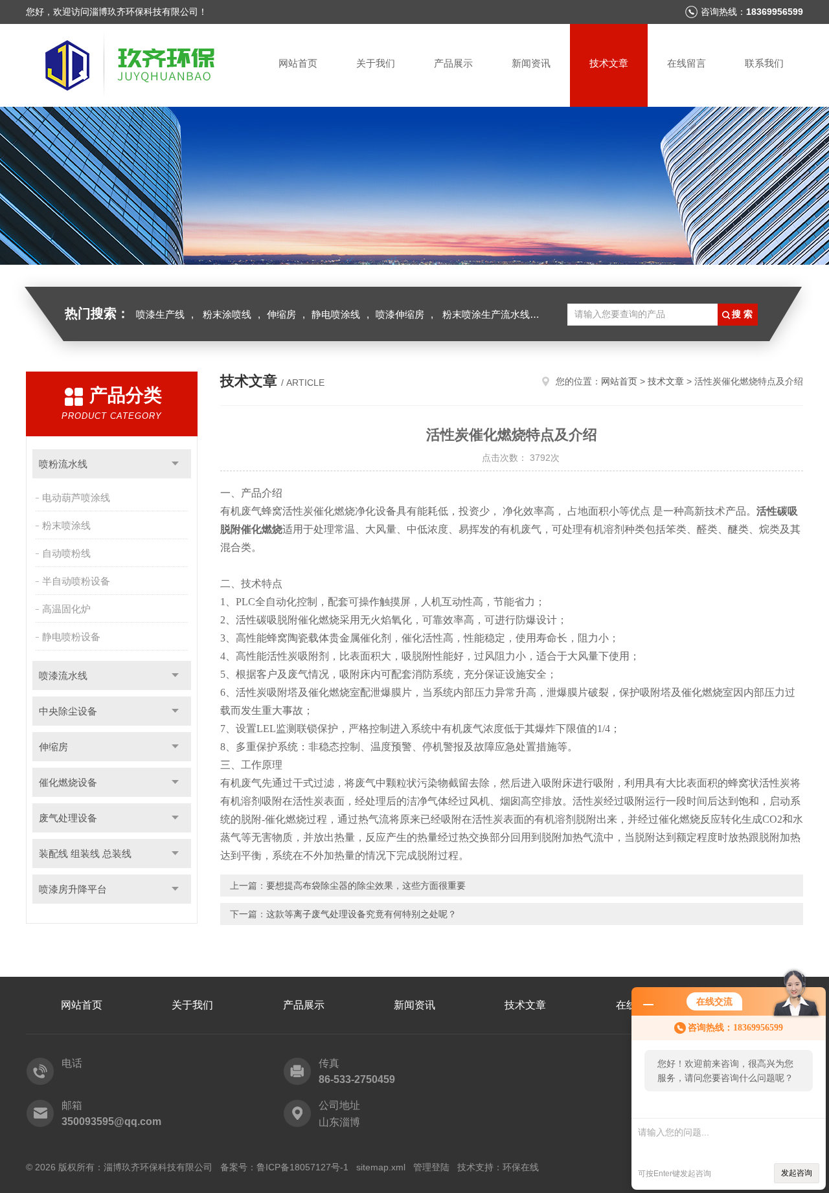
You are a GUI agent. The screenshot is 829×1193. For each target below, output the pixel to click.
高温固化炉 (66, 608)
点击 (175, 463)
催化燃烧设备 (68, 782)
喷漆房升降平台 (73, 889)
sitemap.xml (380, 1167)
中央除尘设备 (68, 711)
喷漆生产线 (160, 314)
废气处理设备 (68, 817)
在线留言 (686, 63)
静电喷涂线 (336, 314)
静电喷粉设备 (71, 636)
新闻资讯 (531, 63)
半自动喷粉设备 (76, 580)
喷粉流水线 (63, 463)
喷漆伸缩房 (400, 314)
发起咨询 (796, 1172)
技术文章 (608, 63)
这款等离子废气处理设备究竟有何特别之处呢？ (361, 914)
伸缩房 (281, 314)
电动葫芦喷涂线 (76, 497)
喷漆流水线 (63, 675)
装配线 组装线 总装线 (85, 853)
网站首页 (297, 63)
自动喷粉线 (66, 553)
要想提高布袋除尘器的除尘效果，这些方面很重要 (366, 885)
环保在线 (521, 1167)
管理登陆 (431, 1167)
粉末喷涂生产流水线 (486, 314)
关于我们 (375, 63)
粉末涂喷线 (227, 314)
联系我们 (764, 63)
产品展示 (453, 63)
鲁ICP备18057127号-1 (302, 1167)
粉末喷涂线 (66, 525)
